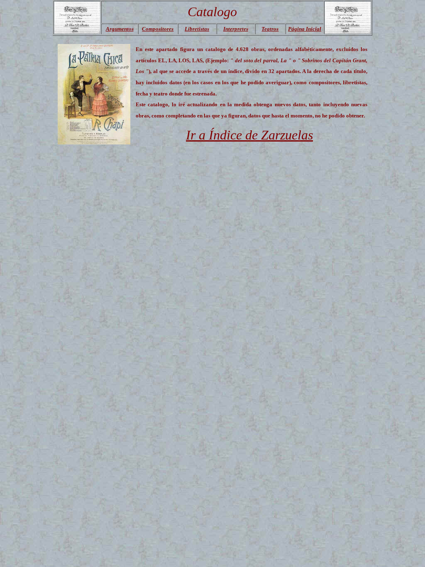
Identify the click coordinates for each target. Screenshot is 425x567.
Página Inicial (304, 29)
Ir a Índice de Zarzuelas (249, 134)
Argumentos (120, 29)
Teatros (269, 29)
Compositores (157, 29)
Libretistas (197, 29)
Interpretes (235, 29)
